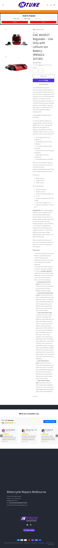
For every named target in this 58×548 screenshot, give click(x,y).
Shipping (40, 65)
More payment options (43, 84)
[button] (3, 5)
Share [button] (36, 396)
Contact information (50, 542)
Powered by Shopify (19, 542)
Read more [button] (5, 441)
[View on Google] (3, 430)
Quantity (35, 67)
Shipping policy (41, 542)
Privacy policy (34, 542)
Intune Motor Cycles (11, 542)
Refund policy (27, 542)
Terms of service (51, 544)
